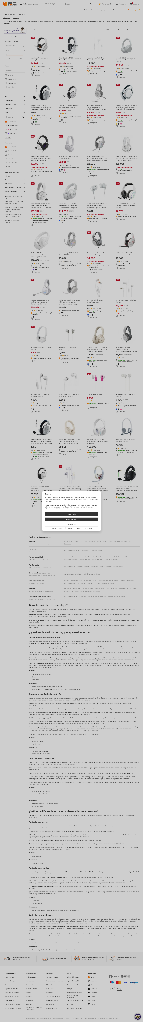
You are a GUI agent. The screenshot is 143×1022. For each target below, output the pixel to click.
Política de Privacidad (74, 528)
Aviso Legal (88, 528)
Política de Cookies (57, 528)
